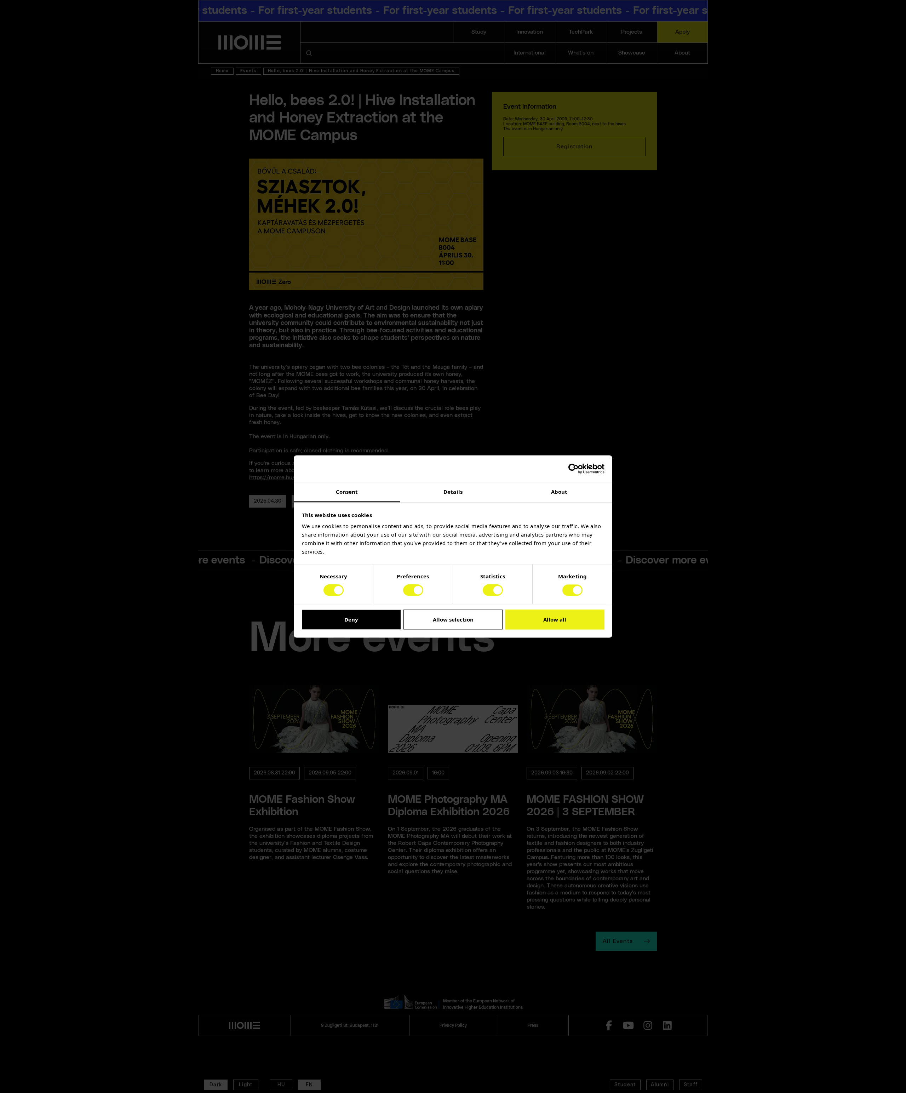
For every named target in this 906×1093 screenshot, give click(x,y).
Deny (351, 619)
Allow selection (453, 619)
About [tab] (559, 491)
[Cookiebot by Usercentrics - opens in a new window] (573, 468)
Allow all (554, 619)
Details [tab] (453, 491)
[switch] (413, 590)
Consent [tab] (347, 491)
